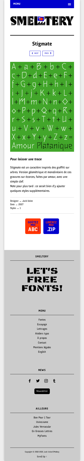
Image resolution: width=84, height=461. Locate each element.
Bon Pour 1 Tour (42, 417)
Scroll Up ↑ (42, 457)
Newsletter (42, 391)
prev (47, 53)
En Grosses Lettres (42, 431)
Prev (15, 279)
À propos (42, 338)
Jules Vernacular (42, 426)
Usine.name (42, 422)
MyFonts (42, 436)
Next (69, 279)
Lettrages (42, 329)
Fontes (42, 319)
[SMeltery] (42, 24)
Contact (42, 342)
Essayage (42, 324)
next (36, 53)
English (42, 352)
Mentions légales (42, 347)
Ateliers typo (42, 333)
